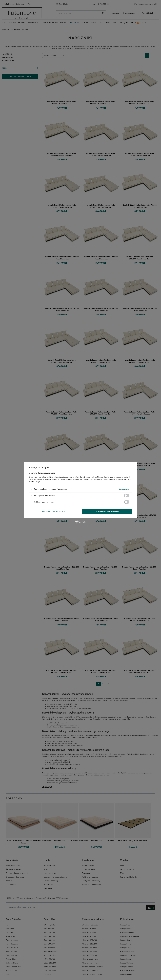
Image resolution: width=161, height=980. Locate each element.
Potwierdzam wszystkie (107, 511)
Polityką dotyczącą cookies (86, 477)
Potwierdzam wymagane (54, 511)
